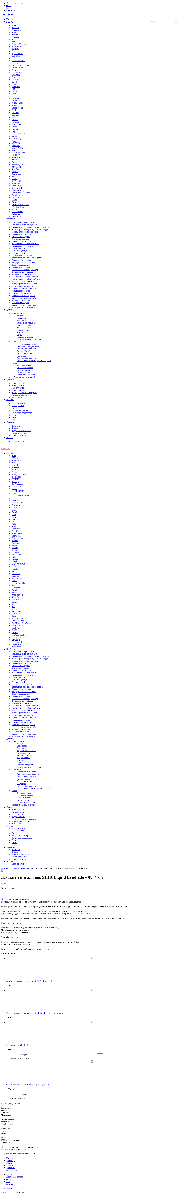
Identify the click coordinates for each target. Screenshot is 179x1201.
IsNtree (15, 117)
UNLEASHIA (18, 207)
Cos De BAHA (18, 61)
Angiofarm (16, 30)
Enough (15, 91)
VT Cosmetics (17, 212)
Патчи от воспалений (26, 375)
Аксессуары (17, 397)
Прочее (9, 438)
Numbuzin (16, 157)
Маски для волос (19, 433)
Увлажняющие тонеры (22, 234)
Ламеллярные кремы (21, 265)
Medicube (16, 145)
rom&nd (15, 171)
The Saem (16, 197)
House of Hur (17, 108)
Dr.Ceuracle (16, 77)
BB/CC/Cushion (18, 403)
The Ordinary (17, 195)
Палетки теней (18, 253)
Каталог (9, 19)
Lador (14, 127)
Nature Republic (18, 153)
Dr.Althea (16, 75)
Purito (14, 162)
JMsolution (16, 124)
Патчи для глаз (23, 372)
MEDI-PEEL (17, 148)
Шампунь (16, 426)
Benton (15, 42)
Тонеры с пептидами (21, 236)
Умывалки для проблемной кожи (26, 279)
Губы (14, 420)
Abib (14, 25)
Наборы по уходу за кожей (23, 377)
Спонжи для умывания (27, 358)
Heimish (15, 101)
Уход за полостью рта (21, 395)
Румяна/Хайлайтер (20, 410)
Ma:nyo (15, 136)
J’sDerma (15, 122)
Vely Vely (16, 209)
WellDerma (16, 216)
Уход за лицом (18, 313)
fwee (14, 96)
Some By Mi (17, 186)
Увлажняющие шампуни (22, 246)
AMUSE (15, 27)
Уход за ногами (18, 390)
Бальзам (15, 428)
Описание (12, 899)
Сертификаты (18, 441)
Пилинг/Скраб (23, 351)
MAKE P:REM (18, 134)
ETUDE (15, 89)
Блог (8, 8)
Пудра (14, 408)
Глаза (14, 415)
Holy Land (16, 105)
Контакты (10, 10)
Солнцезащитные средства (29, 339)
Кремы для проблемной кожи (25, 277)
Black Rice (16, 46)
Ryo (13, 176)
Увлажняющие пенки (21, 267)
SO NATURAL (18, 188)
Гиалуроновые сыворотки (23, 295)
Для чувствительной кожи (23, 281)
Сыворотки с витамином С (24, 298)
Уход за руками (18, 383)
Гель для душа (18, 388)
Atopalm (15, 37)
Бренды (9, 21)
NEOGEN (16, 155)
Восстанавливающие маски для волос (28, 258)
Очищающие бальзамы (27, 349)
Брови (14, 417)
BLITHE (15, 49)
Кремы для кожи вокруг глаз (24, 225)
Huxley (15, 110)
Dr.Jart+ (15, 79)
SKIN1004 (16, 181)
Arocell (15, 35)
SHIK (14, 178)
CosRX (15, 63)
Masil (14, 141)
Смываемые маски (25, 368)
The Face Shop (18, 190)
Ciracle (14, 58)
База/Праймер (18, 406)
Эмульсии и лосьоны (26, 323)
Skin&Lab (16, 183)
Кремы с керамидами (21, 300)
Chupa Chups (17, 68)
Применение (23, 899)
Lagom (14, 131)
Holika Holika (17, 103)
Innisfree (15, 115)
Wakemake (16, 214)
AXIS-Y (15, 39)
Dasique (15, 70)
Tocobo (15, 202)
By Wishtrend (17, 53)
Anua (14, 32)
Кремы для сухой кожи (22, 274)
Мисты (20, 332)
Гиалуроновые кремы (21, 260)
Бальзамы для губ (19, 251)
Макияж (10, 399)
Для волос (10, 422)
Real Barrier (17, 169)
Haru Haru (16, 98)
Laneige (15, 129)
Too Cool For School (20, 204)
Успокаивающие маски (22, 293)
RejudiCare (16, 167)
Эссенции (21, 320)
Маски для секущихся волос (24, 305)
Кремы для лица (24, 325)
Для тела (10, 379)
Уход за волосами (19, 435)
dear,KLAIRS (17, 72)
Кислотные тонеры (20, 239)
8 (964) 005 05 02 (8, 15)
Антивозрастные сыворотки (24, 284)
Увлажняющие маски (21, 291)
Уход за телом (18, 385)
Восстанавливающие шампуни (25, 244)
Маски (14, 363)
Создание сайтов (8, 1154)
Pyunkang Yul (17, 164)
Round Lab (16, 174)
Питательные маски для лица (25, 269)
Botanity (15, 51)
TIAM (14, 200)
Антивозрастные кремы (22, 286)
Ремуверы (21, 356)
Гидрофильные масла (26, 344)
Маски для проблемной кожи (25, 288)
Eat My (15, 82)
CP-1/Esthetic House (20, 65)
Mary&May (16, 138)
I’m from (15, 112)
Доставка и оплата (14, 3)
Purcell (14, 160)
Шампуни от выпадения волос (25, 307)
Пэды (19, 334)
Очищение (16, 342)
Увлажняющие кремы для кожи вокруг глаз (31, 227)
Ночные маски (23, 370)
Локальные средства (26, 337)
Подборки (10, 219)
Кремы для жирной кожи (23, 272)
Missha (14, 150)
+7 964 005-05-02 (8, 1188)
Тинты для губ (18, 248)
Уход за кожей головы (21, 430)
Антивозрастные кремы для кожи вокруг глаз (32, 229)
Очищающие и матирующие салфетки (34, 360)
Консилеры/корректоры (22, 413)
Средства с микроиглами (23, 222)
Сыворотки (22, 318)
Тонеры (20, 316)
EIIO (14, 84)
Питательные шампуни (22, 255)
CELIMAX (16, 56)
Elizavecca (16, 86)
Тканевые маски (24, 365)
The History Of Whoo (21, 193)
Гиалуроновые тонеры (22, 241)
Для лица (10, 310)
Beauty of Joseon (19, 44)
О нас (8, 5)
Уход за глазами (24, 327)
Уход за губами (23, 330)
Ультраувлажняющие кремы (24, 262)
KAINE (15, 120)
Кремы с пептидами (20, 302)
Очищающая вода (25, 353)
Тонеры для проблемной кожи (25, 232)
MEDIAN (16, 143)
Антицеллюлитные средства (24, 392)
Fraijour (15, 94)
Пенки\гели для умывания (28, 346)
